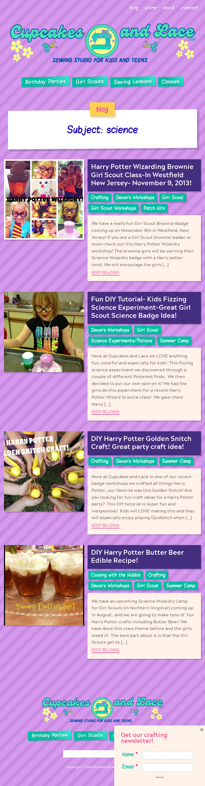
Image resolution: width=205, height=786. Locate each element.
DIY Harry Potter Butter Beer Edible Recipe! (137, 556)
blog (102, 109)
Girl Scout (173, 198)
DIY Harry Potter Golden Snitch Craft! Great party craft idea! (141, 443)
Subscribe (160, 777)
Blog (134, 8)
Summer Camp (174, 341)
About (169, 8)
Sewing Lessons (133, 82)
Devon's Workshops (135, 198)
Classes (171, 81)
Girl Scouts (90, 82)
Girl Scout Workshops (113, 208)
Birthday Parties (45, 82)
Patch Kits (154, 208)
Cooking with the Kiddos (115, 575)
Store (151, 8)
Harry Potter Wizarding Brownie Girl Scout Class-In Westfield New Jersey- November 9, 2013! (142, 175)
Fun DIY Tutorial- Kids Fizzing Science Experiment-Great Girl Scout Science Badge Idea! (141, 307)
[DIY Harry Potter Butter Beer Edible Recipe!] (44, 602)
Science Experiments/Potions (121, 341)
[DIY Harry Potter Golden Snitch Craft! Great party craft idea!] (44, 482)
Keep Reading (106, 273)
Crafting (99, 198)
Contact (190, 8)
